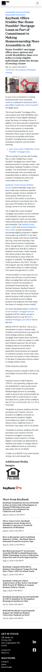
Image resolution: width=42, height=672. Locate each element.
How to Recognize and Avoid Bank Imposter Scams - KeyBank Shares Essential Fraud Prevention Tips (19, 539)
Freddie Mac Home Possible (26, 105)
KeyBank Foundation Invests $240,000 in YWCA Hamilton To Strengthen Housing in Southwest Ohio (21, 599)
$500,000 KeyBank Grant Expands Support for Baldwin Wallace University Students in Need (19, 612)
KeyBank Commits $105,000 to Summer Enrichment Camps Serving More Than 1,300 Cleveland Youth (20, 569)
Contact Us (5, 650)
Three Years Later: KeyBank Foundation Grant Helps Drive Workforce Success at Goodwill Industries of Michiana (17, 524)
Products (5, 662)
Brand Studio (6, 667)
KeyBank (9, 102)
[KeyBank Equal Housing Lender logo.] (13, 474)
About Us (5, 653)
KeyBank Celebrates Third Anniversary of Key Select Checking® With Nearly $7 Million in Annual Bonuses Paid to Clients (20, 584)
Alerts (3, 664)
